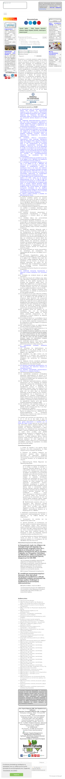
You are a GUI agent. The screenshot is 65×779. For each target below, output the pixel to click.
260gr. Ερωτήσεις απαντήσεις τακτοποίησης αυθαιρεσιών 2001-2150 (31, 662)
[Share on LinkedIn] (35, 23)
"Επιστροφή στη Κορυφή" (55, 776)
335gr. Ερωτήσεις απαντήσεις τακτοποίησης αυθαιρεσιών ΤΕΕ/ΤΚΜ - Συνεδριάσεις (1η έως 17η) (33, 665)
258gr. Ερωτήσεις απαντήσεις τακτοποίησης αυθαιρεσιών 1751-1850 (31, 657)
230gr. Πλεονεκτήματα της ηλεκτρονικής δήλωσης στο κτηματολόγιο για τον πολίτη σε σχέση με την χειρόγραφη (32, 678)
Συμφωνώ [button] (16, 774)
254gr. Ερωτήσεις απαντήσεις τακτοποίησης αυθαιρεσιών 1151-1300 (31, 645)
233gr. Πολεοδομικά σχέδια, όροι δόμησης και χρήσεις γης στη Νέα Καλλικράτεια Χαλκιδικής (32, 602)
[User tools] (44, 37)
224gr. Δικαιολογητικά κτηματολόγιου (29, 670)
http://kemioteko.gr (37, 730)
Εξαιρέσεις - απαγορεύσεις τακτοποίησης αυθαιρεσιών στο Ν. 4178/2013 (31, 614)
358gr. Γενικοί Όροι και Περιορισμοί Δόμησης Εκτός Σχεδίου (33, 608)
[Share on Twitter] (30, 23)
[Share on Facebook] (26, 23)
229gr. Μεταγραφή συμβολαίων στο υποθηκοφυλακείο (29, 611)
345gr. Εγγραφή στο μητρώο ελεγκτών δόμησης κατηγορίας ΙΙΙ (32, 605)
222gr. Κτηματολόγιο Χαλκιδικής (28, 668)
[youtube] (9, 77)
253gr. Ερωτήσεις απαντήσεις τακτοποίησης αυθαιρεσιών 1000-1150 (31, 642)
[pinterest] (6, 77)
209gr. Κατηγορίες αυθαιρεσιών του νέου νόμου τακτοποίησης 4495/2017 (32, 629)
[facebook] (5, 75)
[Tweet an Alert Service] (13, 77)
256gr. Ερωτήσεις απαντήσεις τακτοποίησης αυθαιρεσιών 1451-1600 (31, 651)
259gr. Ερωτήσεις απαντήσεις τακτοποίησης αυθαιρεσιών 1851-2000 (31, 659)
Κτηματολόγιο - (9, 29)
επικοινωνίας (42, 9)
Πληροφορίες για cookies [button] (10, 770)
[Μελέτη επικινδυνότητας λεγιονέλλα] (55, 46)
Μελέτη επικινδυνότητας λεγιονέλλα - (53, 53)
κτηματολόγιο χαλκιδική (38, 47)
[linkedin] (12, 75)
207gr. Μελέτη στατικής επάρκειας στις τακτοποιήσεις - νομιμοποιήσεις (30, 627)
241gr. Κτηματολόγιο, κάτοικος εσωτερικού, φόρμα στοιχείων (33, 684)
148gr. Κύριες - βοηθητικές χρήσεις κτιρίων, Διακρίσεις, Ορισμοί (31, 624)
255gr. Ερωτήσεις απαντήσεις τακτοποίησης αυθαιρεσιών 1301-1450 (31, 648)
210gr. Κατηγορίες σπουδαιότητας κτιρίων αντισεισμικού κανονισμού (30, 632)
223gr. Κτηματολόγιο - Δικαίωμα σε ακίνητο (31, 669)
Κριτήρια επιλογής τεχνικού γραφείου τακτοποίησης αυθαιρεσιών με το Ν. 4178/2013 (32, 619)
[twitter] (9, 75)
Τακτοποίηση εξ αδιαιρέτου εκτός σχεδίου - (10, 53)
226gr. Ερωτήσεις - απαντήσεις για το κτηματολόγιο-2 (29, 674)
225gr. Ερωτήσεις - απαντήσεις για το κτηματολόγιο (33, 672)
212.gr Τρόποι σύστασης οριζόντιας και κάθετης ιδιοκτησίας (32, 638)
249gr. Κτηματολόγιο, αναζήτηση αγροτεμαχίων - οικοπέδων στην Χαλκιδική (32, 687)
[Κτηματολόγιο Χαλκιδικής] (10, 25)
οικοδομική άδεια (23, 48)
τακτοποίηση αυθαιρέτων (25, 47)
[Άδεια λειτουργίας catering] (55, 20)
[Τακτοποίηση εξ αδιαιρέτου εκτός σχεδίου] (10, 47)
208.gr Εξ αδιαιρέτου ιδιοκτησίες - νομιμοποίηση (32, 622)
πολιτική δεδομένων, (55, 7)
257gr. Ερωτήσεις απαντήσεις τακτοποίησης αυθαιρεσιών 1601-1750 (31, 654)
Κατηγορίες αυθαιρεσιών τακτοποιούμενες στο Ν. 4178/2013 (33, 616)
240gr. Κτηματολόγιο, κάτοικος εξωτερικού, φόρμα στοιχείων (33, 681)
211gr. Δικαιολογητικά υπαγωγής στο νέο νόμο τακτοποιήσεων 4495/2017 (32, 635)
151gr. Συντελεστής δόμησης (27, 600)
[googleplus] (15, 75)
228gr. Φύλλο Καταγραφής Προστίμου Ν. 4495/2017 (33, 640)
